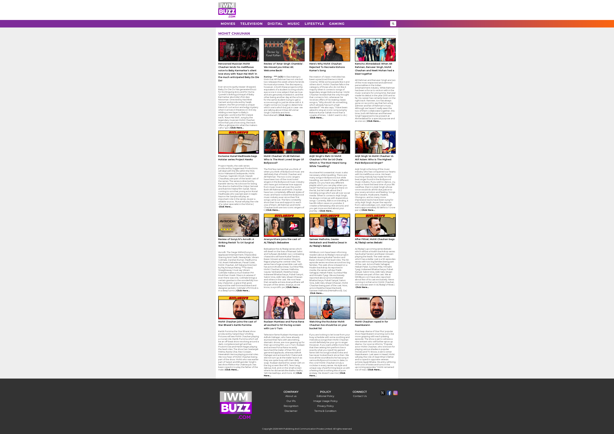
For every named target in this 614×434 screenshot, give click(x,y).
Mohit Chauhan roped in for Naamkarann (371, 323)
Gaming (337, 24)
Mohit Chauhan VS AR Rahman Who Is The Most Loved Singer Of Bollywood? (284, 159)
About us (290, 396)
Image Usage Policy (325, 401)
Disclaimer (291, 410)
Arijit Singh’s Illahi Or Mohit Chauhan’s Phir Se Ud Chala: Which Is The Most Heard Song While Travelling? (327, 161)
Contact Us (360, 396)
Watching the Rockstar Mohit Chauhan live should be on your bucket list (328, 325)
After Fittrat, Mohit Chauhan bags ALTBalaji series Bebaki (375, 241)
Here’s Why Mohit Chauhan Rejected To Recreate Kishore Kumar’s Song (327, 67)
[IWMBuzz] (227, 10)
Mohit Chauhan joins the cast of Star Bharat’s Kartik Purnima (237, 323)
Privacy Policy (325, 405)
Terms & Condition (325, 410)
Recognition (291, 405)
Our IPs (291, 401)
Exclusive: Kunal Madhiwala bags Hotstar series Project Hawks (237, 158)
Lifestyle (314, 24)
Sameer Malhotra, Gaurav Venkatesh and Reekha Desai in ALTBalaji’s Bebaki (328, 242)
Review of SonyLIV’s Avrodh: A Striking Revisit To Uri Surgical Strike (236, 242)
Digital (275, 24)
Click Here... (237, 127)
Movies (228, 24)
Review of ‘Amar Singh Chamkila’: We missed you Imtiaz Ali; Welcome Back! (283, 67)
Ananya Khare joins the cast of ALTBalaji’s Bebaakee (282, 241)
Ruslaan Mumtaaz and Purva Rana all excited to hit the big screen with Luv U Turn (284, 325)
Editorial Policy (325, 396)
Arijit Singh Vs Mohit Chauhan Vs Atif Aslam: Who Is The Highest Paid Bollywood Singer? (374, 159)
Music (293, 24)
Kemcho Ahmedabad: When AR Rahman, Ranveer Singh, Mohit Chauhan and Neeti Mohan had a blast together (374, 68)
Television (251, 24)
